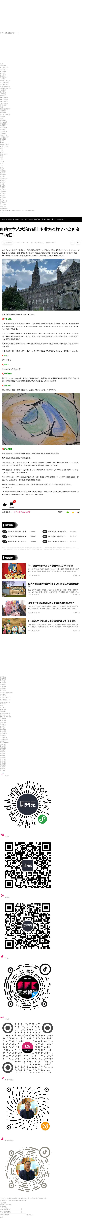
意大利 (2, 143)
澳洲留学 (3, 741)
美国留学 (3, 724)
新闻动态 (3, 120)
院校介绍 (3, 722)
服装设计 (3, 180)
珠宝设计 (3, 193)
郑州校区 (3, 761)
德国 (1, 167)
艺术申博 (3, 90)
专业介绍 (3, 720)
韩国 (1, 148)
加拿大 (2, 141)
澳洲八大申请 (4, 146)
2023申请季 (4, 103)
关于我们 (3, 65)
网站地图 (3, 1203)
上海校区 (3, 748)
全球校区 (3, 744)
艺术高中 (3, 203)
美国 (1, 156)
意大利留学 (3, 733)
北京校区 (3, 746)
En (4, 212)
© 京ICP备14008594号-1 (38, 1198)
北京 (1, 210)
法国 (1, 150)
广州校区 (3, 750)
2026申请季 (4, 97)
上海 (4, 210)
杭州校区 (3, 757)
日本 (1, 159)
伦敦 (33, 210)
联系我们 (3, 686)
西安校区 (3, 763)
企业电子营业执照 (6, 1205)
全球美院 (3, 175)
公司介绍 (3, 679)
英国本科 (3, 129)
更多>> (2, 152)
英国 (1, 158)
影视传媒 (3, 116)
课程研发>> (4, 77)
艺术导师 (3, 71)
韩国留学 (3, 732)
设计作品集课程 (5, 81)
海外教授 (3, 73)
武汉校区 (3, 759)
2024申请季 (4, 101)
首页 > (5, 219)
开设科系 (3, 704)
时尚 (1, 107)
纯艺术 (2, 184)
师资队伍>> (4, 69)
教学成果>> (4, 96)
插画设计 (3, 182)
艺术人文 (3, 111)
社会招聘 (3, 688)
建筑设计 (3, 188)
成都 (7, 210)
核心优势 (3, 681)
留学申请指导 (4, 84)
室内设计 (3, 186)
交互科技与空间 (5, 109)
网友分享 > (20, 219)
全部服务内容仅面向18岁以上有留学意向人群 (14, 1198)
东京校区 (3, 770)
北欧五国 (3, 730)
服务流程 (3, 75)
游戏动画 (3, 112)
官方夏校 (3, 92)
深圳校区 (3, 752)
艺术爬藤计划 (4, 82)
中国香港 (3, 171)
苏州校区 (3, 755)
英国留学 (3, 726)
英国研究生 (3, 131)
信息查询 (3, 718)
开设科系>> (4, 105)
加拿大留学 (3, 737)
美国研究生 (3, 128)
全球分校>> (4, 208)
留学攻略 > (12, 219)
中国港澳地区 (4, 137)
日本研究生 (3, 135)
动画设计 (3, 195)
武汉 (15, 210)
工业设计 (3, 191)
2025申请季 (4, 99)
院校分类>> (4, 154)
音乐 (1, 118)
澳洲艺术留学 (4, 144)
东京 (30, 210)
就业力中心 (3, 201)
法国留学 (3, 735)
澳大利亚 (3, 173)
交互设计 (3, 190)
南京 (13, 210)
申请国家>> (4, 124)
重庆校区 (3, 765)
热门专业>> (4, 178)
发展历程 (3, 683)
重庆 (24, 210)
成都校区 (3, 767)
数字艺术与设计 (5, 114)
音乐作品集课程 (5, 86)
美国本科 (3, 126)
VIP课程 (2, 79)
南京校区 (3, 753)
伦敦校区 (3, 768)
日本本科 (3, 133)
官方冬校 (3, 94)
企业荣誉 (3, 684)
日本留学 (3, 728)
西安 (21, 210)
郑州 (18, 210)
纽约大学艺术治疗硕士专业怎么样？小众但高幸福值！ (45, 219)
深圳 (10, 210)
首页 (1, 64)
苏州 (27, 210)
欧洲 (1, 163)
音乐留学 (3, 205)
